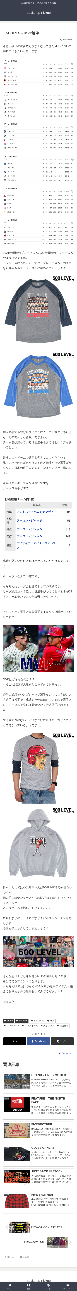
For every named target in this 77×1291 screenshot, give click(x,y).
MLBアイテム (31, 1025)
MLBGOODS (13, 1025)
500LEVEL (39, 1020)
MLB (52, 1020)
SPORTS (23, 1020)
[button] (62, 1041)
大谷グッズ (48, 1025)
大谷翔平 (64, 1025)
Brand (10, 1020)
